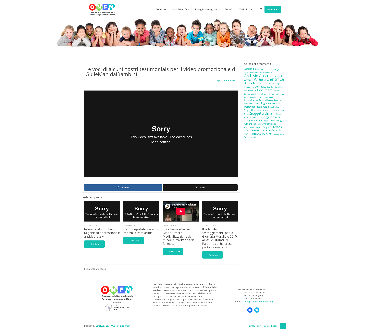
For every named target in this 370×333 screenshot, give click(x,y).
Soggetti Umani (270, 110)
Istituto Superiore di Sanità (262, 97)
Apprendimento (251, 72)
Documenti (265, 90)
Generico (255, 94)
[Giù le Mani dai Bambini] (102, 9)
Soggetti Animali (274, 107)
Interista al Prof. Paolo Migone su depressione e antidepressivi (102, 232)
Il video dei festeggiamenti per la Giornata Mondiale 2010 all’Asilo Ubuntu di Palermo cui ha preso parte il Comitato (219, 238)
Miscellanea (251, 100)
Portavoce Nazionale (255, 106)
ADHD (248, 69)
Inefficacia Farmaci (266, 94)
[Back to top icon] (283, 326)
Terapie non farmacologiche (263, 128)
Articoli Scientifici (257, 83)
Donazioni (272, 9)
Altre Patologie (273, 69)
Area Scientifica (269, 79)
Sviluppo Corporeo (263, 127)
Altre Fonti (259, 69)
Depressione (250, 90)
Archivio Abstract (259, 75)
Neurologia (260, 103)
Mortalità (279, 100)
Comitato (260, 86)
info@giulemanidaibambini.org (258, 301)
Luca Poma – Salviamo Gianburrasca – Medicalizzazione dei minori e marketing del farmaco (179, 236)
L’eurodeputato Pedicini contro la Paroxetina (140, 231)
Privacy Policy (254, 325)
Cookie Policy (270, 325)
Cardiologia (275, 83)
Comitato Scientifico (275, 87)
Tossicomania (277, 134)
